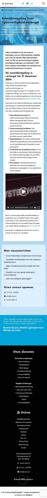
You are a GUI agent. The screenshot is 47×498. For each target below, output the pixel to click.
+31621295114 (11, 300)
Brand (24, 399)
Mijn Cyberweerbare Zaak (32, 99)
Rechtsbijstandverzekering (24, 387)
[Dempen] (35, 208)
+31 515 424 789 (34, 226)
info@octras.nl (11, 296)
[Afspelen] (8, 208)
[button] (23, 191)
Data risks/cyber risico (24, 390)
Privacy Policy (23, 441)
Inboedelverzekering (24, 371)
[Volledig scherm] (39, 208)
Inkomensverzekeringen (24, 393)
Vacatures (23, 432)
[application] (23, 192)
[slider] (21, 207)
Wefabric (29, 495)
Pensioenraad (23, 429)
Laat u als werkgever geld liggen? (18, 279)
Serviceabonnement (23, 425)
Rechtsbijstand (24, 365)
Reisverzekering (24, 361)
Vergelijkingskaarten (23, 419)
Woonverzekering (24, 377)
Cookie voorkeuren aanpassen (35, 492)
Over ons (23, 438)
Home (5, 10)
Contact (23, 448)
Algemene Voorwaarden (23, 422)
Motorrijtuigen (24, 368)
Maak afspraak (23, 444)
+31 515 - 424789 (12, 292)
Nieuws (11, 10)
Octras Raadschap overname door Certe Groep (23, 256)
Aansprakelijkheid (24, 374)
